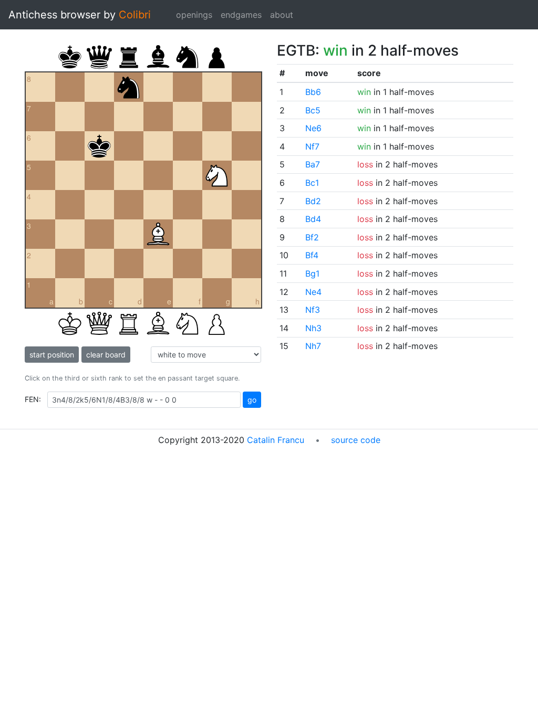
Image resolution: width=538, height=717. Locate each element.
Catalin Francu (275, 440)
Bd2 (313, 201)
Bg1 (312, 273)
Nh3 (313, 328)
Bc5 (312, 110)
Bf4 (311, 255)
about (281, 14)
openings (194, 14)
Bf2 (312, 237)
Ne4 (313, 292)
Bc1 (312, 182)
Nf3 (312, 309)
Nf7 (312, 146)
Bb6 (313, 92)
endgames (241, 14)
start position (51, 354)
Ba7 (312, 164)
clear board (106, 354)
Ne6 (313, 128)
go (251, 399)
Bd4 (313, 219)
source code (355, 440)
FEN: (33, 399)
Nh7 (313, 346)
